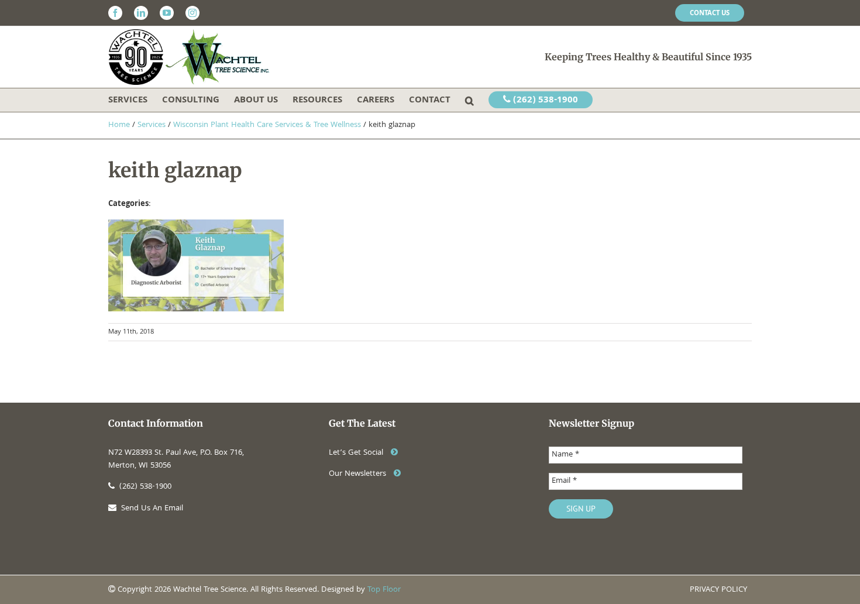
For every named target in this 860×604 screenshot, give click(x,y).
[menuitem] (710, 13)
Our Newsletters (358, 474)
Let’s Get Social (357, 453)
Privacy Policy (718, 590)
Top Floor (384, 590)
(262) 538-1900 (544, 100)
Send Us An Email (152, 508)
